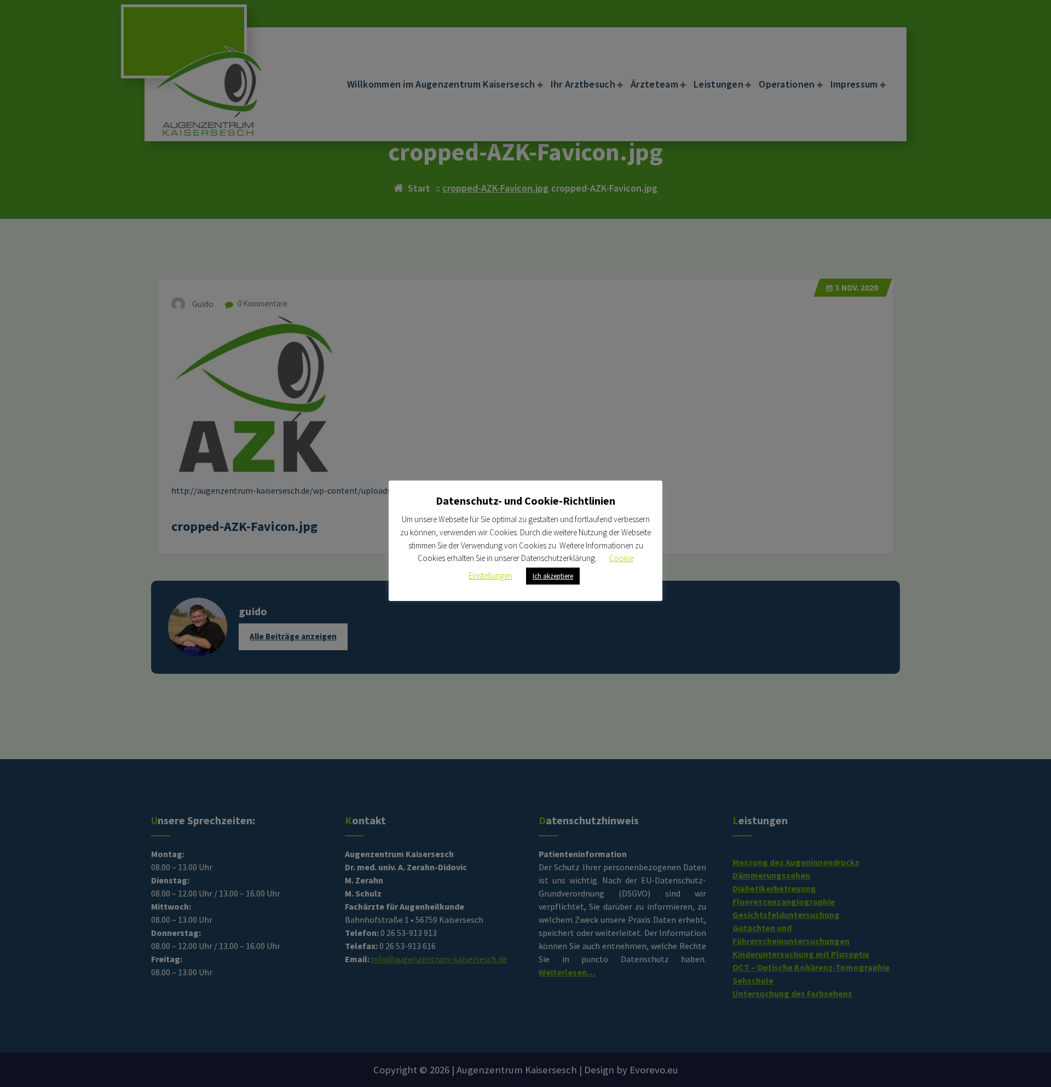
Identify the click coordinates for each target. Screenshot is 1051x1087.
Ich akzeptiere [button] (553, 576)
